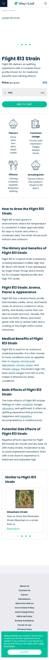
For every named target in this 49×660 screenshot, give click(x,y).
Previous (3, 510)
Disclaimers (24, 599)
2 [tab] (22, 44)
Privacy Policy (24, 629)
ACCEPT (24, 652)
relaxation (8, 408)
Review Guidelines (24, 620)
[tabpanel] (24, 18)
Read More (13, 528)
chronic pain (27, 361)
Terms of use (24, 625)
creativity (27, 404)
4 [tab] (29, 44)
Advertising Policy (24, 612)
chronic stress (24, 365)
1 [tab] (18, 44)
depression (8, 365)
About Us (24, 586)
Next (46, 510)
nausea (14, 361)
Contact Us (24, 590)
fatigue (15, 369)
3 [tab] (26, 44)
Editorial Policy (24, 616)
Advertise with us (24, 603)
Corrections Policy (24, 607)
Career (24, 594)
